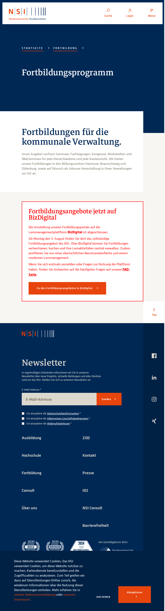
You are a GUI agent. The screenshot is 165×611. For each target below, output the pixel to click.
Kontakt (89, 455)
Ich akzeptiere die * (53, 413)
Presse (88, 472)
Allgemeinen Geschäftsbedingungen (67, 418)
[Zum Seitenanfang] (154, 312)
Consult (28, 490)
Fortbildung (65, 48)
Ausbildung (31, 437)
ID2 (85, 490)
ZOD (86, 437)
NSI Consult (92, 507)
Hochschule (31, 455)
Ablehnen (103, 597)
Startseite (32, 48)
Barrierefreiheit (95, 525)
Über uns (29, 507)
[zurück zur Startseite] (41, 333)
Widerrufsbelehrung (58, 423)
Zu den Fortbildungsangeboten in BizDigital (65, 288)
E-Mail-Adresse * (31, 389)
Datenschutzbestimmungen (63, 413)
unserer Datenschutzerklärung (35, 594)
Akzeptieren (134, 592)
